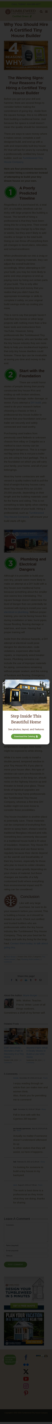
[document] (26, 712)
